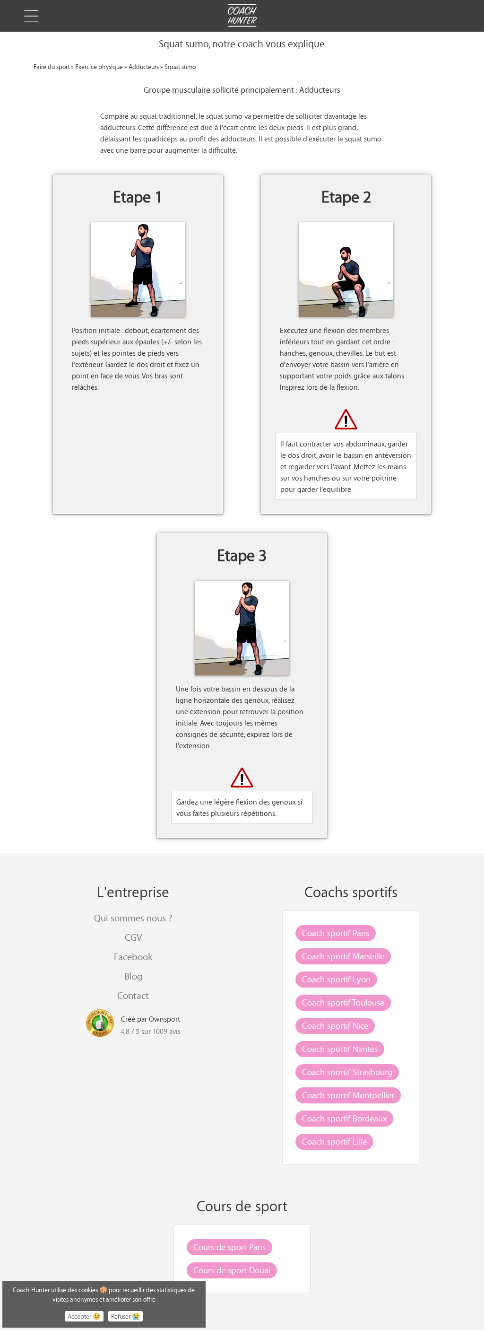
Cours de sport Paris (229, 1246)
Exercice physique (99, 66)
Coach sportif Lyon (336, 979)
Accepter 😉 (84, 1316)
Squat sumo (180, 66)
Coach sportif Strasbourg (347, 1071)
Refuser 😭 (125, 1316)
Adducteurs (144, 66)
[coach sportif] (242, 16)
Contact (133, 995)
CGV (133, 937)
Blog (133, 976)
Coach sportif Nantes (340, 1048)
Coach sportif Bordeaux (344, 1118)
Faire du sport (51, 66)
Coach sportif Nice (335, 1025)
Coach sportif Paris (335, 932)
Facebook (133, 956)
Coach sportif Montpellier (348, 1095)
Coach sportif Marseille (343, 955)
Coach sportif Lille (334, 1141)
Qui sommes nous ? (133, 917)
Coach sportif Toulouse (343, 1002)
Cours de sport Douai (231, 1270)
